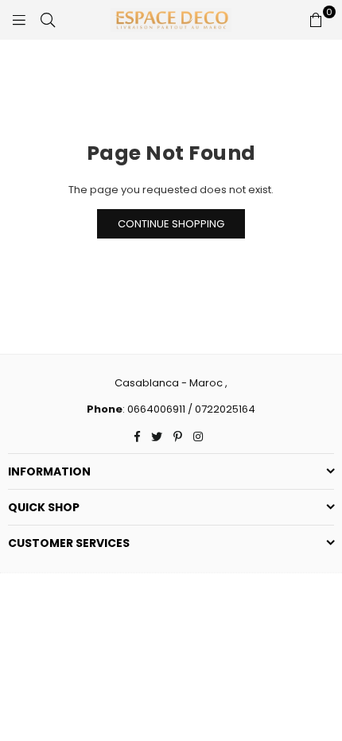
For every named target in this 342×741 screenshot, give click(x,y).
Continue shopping (171, 223)
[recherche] (47, 20)
